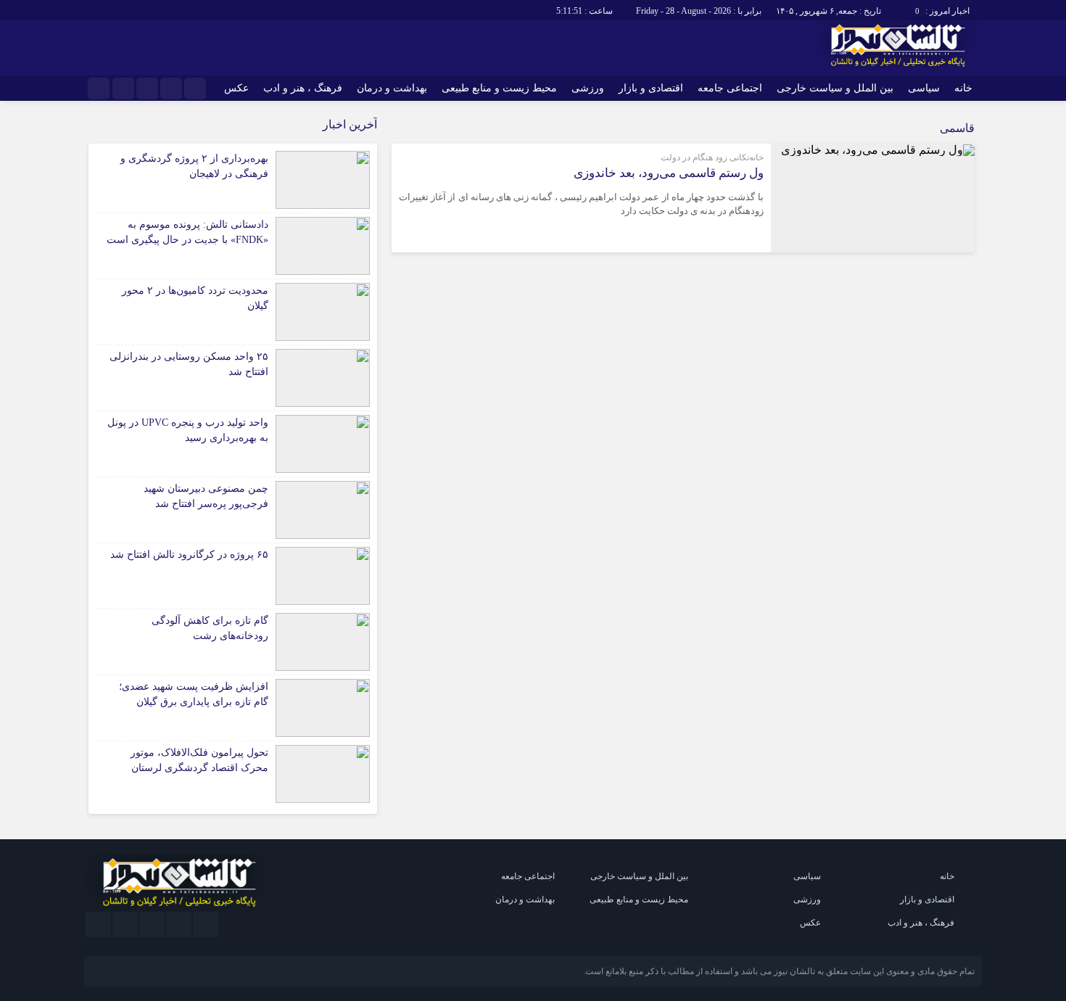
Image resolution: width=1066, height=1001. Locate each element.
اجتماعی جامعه (730, 88)
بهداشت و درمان (392, 88)
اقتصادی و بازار (651, 88)
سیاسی (924, 88)
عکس (236, 88)
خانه (963, 88)
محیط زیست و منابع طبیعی (499, 88)
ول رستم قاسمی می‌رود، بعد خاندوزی (669, 173)
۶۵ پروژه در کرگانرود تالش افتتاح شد (189, 554)
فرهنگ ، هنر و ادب (302, 88)
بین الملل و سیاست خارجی (835, 88)
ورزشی (587, 88)
